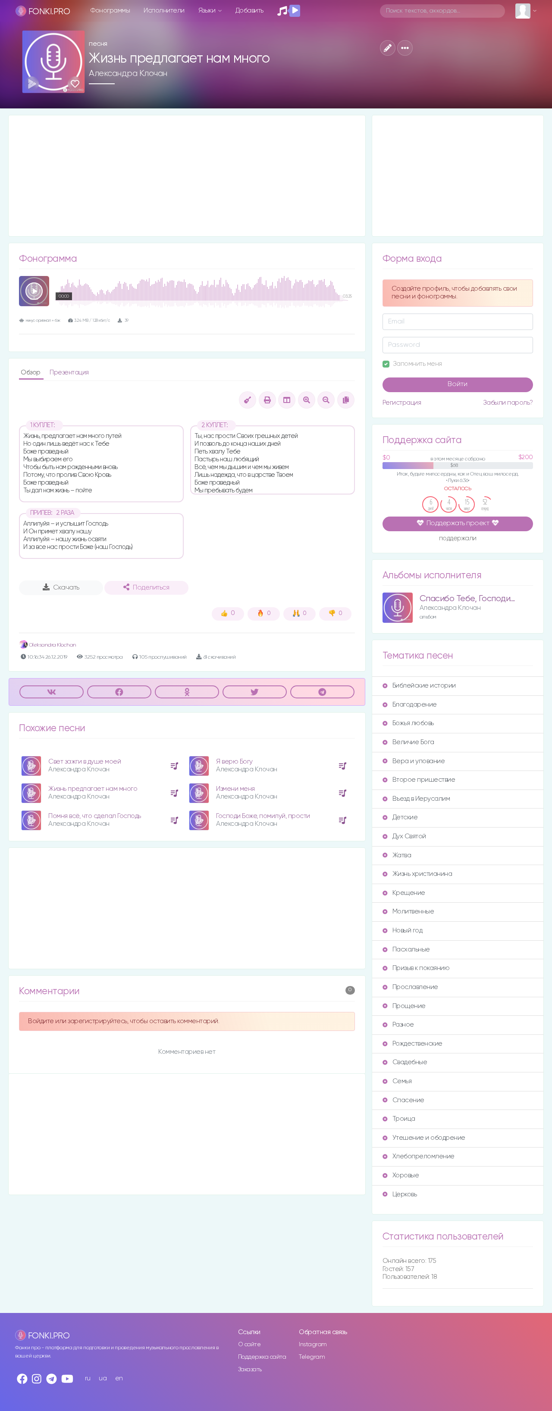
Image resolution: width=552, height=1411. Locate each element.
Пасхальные (411, 949)
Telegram (312, 1357)
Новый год (407, 930)
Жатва (401, 855)
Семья (402, 1081)
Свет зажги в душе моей (84, 761)
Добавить (249, 10)
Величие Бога (413, 742)
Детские (405, 817)
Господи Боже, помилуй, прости (263, 816)
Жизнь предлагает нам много (92, 789)
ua (103, 1378)
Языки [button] (207, 10)
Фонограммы (110, 10)
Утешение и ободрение (428, 1138)
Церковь (404, 1194)
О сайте (249, 1344)
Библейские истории (424, 685)
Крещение (408, 893)
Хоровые (405, 1175)
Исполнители (164, 10)
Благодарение (414, 704)
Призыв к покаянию (421, 968)
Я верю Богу (234, 761)
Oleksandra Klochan (52, 645)
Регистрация (402, 403)
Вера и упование (418, 761)
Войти (457, 384)
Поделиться (151, 587)
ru (88, 1378)
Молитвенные (413, 911)
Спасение (408, 1100)
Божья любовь (413, 723)
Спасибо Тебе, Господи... (467, 598)
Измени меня (235, 789)
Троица (403, 1119)
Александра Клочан (128, 73)
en (119, 1378)
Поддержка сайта (262, 1357)
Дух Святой (409, 836)
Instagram (313, 1344)
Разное (403, 1024)
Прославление (415, 987)
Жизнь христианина (422, 874)
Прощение (409, 1006)
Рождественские (417, 1043)
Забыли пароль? (508, 403)
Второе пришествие (423, 780)
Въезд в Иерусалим (421, 799)
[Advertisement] (187, 175)
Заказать (250, 1370)
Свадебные (409, 1062)
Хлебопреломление (423, 1156)
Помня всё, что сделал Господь (94, 816)
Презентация (69, 372)
